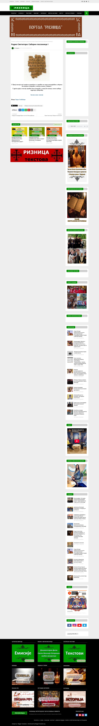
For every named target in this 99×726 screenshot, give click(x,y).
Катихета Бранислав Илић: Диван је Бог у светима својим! (79, 561)
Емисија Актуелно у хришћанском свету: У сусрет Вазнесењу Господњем (36, 139)
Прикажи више (57, 124)
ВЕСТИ (61, 13)
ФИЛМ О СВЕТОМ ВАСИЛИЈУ (47, 1)
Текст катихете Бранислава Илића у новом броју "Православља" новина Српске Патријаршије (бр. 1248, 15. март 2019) (80, 361)
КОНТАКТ (28, 1)
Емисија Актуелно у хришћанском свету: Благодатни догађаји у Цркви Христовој (54, 139)
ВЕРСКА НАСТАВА (52, 13)
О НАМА (17, 1)
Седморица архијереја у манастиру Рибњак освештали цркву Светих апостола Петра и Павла (80, 516)
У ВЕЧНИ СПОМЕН (69, 13)
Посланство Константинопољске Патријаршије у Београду (80, 525)
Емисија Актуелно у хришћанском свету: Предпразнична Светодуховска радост (17, 139)
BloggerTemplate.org (40, 723)
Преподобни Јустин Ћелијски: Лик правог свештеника (79, 396)
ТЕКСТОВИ (28, 13)
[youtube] (79, 625)
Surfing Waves (86, 45)
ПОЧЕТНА (12, 1)
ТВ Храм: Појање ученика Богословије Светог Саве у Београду (80, 381)
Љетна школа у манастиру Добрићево (80, 576)
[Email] (31, 110)
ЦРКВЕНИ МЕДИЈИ (35, 1)
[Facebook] (20, 110)
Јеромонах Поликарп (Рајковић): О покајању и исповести (80, 508)
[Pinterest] (28, 110)
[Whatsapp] (25, 110)
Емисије (20, 105)
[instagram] (74, 625)
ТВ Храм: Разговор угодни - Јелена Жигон (80, 352)
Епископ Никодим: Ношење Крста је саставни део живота (80, 389)
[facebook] (69, 625)
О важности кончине (79, 542)
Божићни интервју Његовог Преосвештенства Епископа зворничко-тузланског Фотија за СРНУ (80, 413)
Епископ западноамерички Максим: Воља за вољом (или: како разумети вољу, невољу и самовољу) (80, 372)
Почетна (13, 41)
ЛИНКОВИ (22, 1)
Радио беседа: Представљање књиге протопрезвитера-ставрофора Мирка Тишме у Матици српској (80, 334)
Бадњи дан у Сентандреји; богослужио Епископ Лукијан (80, 404)
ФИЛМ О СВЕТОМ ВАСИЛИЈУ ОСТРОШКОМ (76, 720)
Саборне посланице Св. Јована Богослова (25, 41)
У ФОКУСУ (21, 13)
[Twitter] (23, 110)
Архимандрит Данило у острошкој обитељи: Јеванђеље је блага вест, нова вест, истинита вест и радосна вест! (80, 344)
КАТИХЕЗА (43, 13)
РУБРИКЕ (79, 13)
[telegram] (84, 625)
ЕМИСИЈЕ (36, 13)
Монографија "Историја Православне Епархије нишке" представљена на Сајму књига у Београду (80, 500)
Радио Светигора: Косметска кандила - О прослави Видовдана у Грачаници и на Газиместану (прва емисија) (79, 534)
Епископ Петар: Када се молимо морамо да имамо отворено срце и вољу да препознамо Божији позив (80, 569)
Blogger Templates (22, 723)
